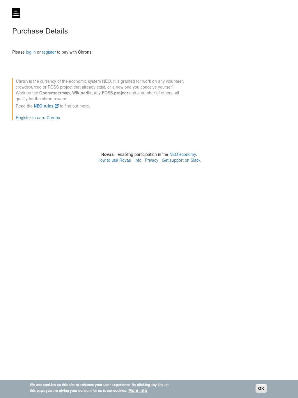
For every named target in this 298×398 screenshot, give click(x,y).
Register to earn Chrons (38, 117)
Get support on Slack (181, 160)
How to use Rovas (114, 160)
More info (137, 390)
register (49, 52)
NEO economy (182, 154)
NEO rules (44, 106)
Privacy (151, 160)
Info (137, 160)
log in (31, 52)
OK (261, 388)
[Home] (18, 13)
